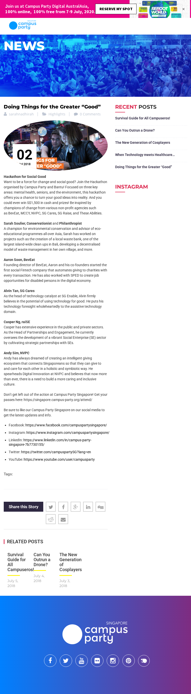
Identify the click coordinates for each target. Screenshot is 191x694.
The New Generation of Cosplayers (70, 562)
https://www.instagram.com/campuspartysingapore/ (67, 433)
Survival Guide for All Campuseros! (20, 562)
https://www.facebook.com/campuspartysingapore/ (66, 425)
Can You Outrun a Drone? (42, 559)
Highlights (56, 114)
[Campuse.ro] (144, 660)
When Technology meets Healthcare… (145, 155)
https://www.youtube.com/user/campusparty (59, 459)
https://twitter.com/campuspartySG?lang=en (55, 452)
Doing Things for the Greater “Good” (143, 167)
